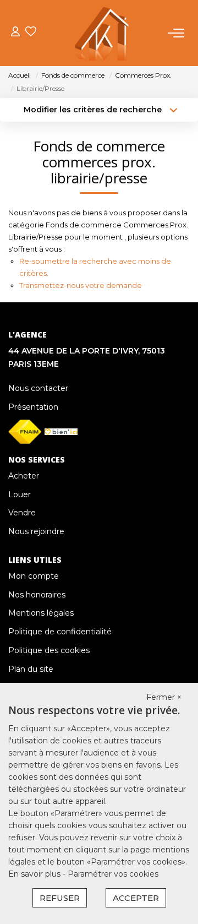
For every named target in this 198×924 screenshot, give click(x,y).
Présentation (33, 407)
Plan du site (30, 669)
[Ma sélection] (30, 32)
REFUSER (60, 898)
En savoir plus (35, 874)
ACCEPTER (136, 898)
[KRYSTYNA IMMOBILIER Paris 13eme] (102, 33)
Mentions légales (41, 613)
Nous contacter (38, 388)
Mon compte (33, 576)
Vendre (22, 513)
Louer (19, 494)
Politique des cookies (49, 650)
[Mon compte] (15, 32)
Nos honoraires (36, 595)
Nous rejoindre (36, 531)
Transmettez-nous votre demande (80, 285)
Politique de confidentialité (60, 632)
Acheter (23, 476)
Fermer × (164, 697)
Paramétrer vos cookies (113, 874)
